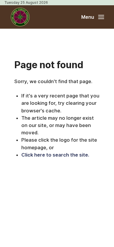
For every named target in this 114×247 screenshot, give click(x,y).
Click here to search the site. (55, 155)
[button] (92, 17)
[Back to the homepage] (20, 17)
